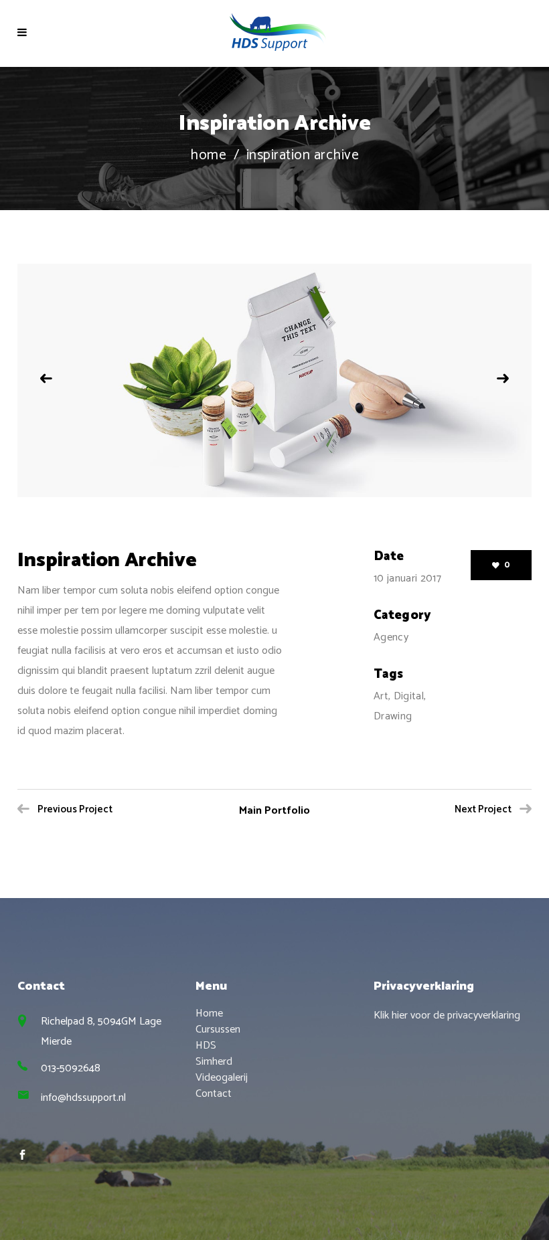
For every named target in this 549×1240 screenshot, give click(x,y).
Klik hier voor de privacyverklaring (447, 1015)
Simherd (213, 1062)
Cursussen (217, 1030)
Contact (213, 1094)
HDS (205, 1046)
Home (208, 156)
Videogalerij (221, 1078)
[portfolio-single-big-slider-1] (274, 381)
